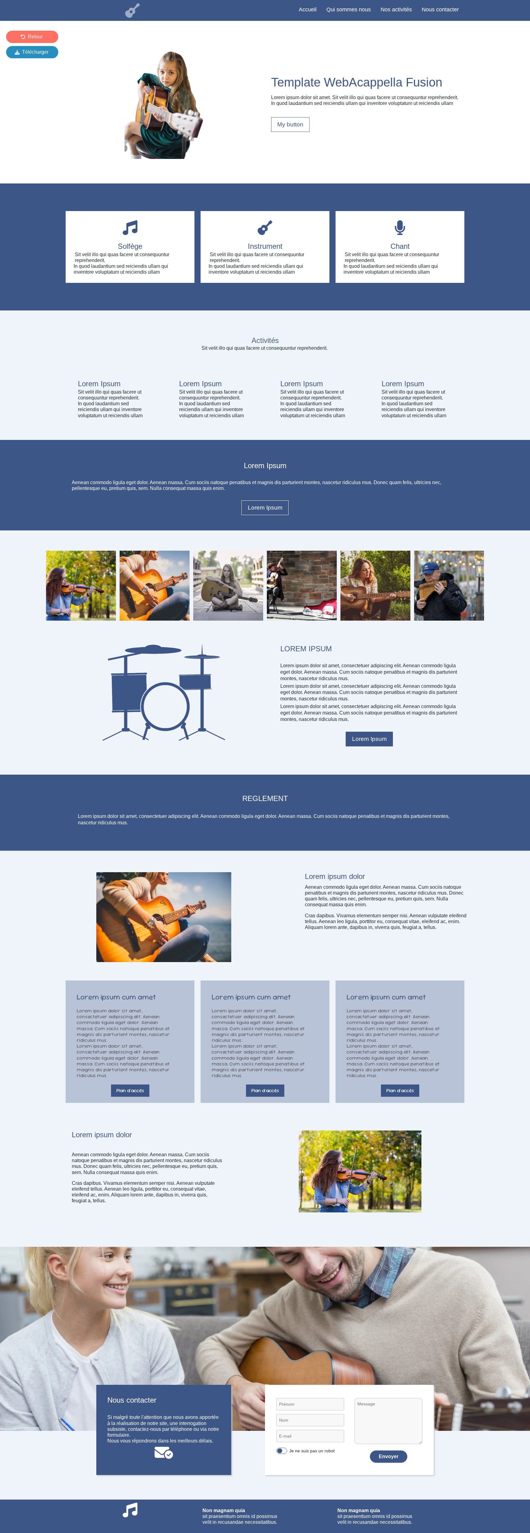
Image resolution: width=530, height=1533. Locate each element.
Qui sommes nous (348, 9)
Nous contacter (440, 9)
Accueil (308, 9)
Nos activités (396, 9)
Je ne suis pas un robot (312, 1450)
